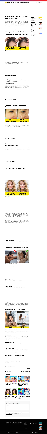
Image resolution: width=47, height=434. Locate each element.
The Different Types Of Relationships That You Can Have (31, 423)
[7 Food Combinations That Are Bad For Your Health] (40, 18)
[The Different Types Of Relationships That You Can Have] (40, 423)
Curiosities (24, 2)
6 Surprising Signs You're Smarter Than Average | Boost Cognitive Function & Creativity (25, 371)
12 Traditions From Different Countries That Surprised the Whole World (34, 24)
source (24, 142)
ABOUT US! (10, 0)
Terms (15, 0)
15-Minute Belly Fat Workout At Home (33, 34)
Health (11, 2)
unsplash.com (13, 366)
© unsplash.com (7, 196)
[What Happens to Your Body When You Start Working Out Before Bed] (24, 379)
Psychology (26, 422)
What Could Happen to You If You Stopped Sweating (11, 384)
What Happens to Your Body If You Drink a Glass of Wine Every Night (11, 397)
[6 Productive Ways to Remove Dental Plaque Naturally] (40, 28)
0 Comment (11, 19)
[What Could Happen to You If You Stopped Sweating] (11, 379)
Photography (27, 2)
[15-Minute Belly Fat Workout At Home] (40, 33)
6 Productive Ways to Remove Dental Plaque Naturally (34, 30)
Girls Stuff (18, 2)
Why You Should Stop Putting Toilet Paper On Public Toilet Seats (24, 397)
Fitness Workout (14, 2)
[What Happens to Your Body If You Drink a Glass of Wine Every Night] (11, 391)
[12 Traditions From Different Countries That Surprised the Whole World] (40, 23)
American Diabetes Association (10, 338)
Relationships (21, 2)
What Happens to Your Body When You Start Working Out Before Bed (22, 384)
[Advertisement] (19, 8)
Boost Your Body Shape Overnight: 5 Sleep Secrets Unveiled (10, 371)
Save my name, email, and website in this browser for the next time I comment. (14, 413)
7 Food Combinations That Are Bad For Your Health (34, 19)
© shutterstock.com (8, 50)
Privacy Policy (12, 0)
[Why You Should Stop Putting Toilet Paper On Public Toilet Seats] (24, 391)
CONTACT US (6, 0)
